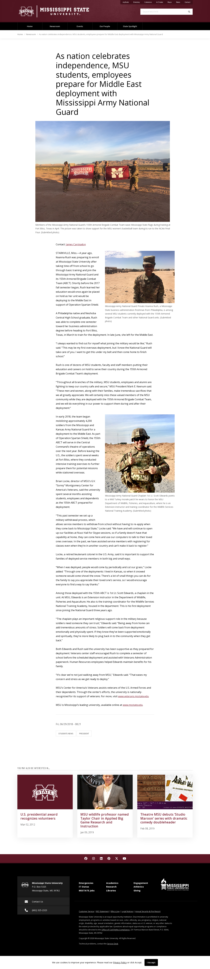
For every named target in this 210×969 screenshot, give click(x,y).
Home (30, 26)
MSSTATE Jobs (87, 890)
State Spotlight (130, 26)
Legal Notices (127, 911)
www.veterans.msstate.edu (133, 696)
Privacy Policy (120, 962)
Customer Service (86, 911)
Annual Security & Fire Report (147, 911)
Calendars (149, 2)
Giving (137, 890)
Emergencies (86, 883)
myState (127, 2)
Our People (105, 26)
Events (80, 26)
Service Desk (112, 943)
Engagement (141, 883)
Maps (171, 2)
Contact (189, 2)
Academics (112, 883)
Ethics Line (115, 911)
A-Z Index (160, 2)
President (84, 733)
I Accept (151, 962)
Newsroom (55, 26)
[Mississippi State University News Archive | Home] (58, 11)
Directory (137, 2)
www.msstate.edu (133, 705)
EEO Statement (102, 911)
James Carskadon (76, 244)
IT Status (84, 886)
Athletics (139, 886)
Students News (65, 733)
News (179, 2)
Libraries (111, 890)
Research (111, 886)
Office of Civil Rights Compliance (115, 929)
